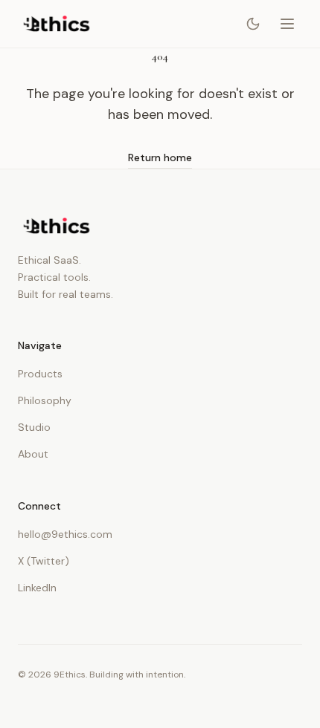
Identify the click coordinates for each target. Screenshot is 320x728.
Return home (160, 157)
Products (40, 373)
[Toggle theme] (253, 23)
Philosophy (44, 400)
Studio (34, 427)
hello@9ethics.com (65, 534)
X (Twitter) (43, 561)
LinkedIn (37, 587)
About (33, 454)
